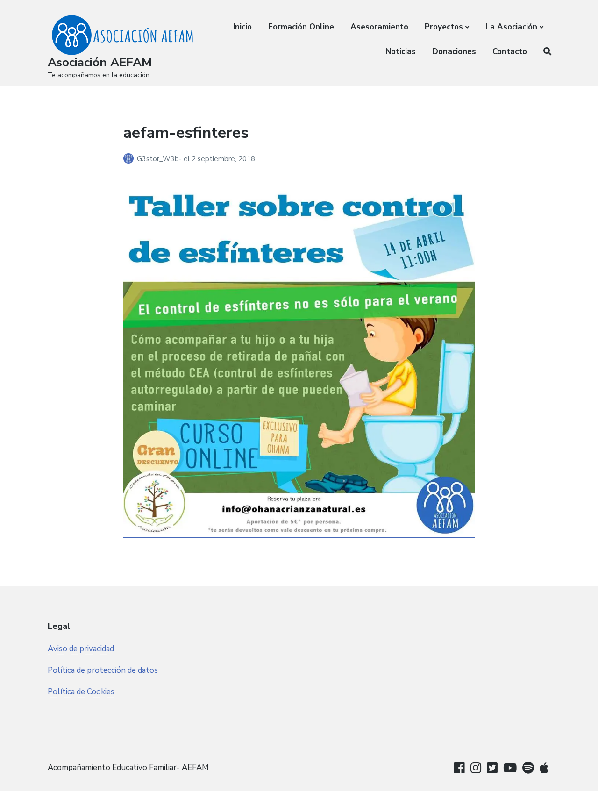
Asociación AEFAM (100, 62)
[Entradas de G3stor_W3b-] (130, 159)
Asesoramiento (379, 26)
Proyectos (444, 26)
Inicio (242, 26)
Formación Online (301, 26)
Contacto (509, 51)
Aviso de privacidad (81, 648)
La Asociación (511, 26)
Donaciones (454, 51)
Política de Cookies (81, 691)
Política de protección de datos (103, 670)
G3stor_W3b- (160, 159)
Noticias (400, 51)
